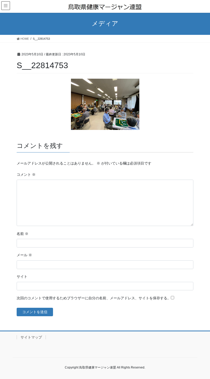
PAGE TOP (200, 363)
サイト (22, 276)
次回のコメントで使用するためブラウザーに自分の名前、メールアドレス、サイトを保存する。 (94, 298)
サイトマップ (31, 337)
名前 (22, 234)
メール (24, 255)
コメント (26, 174)
